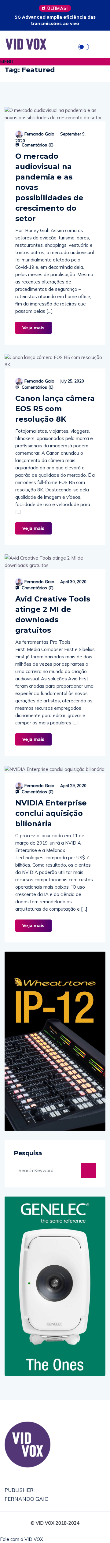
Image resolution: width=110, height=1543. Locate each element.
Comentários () (36, 144)
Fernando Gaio (39, 134)
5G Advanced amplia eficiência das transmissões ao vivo (55, 20)
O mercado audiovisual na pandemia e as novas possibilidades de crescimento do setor (49, 187)
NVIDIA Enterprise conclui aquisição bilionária (51, 813)
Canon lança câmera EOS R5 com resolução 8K (55, 409)
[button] (55, 61)
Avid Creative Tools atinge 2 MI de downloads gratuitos (52, 614)
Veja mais (33, 328)
